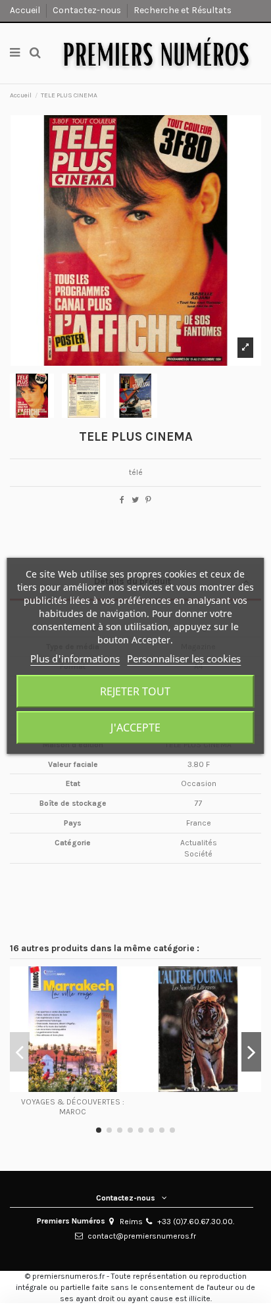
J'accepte (135, 727)
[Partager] (122, 500)
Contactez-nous (88, 10)
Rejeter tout (135, 691)
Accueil (26, 10)
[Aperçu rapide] (73, 1088)
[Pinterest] (148, 500)
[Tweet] (135, 500)
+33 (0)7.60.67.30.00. (195, 1221)
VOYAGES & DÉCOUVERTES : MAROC (72, 1106)
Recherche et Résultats (183, 10)
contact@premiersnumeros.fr (141, 1236)
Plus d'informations (75, 658)
